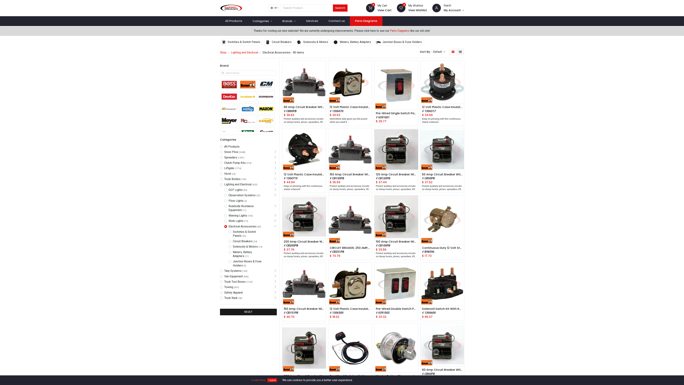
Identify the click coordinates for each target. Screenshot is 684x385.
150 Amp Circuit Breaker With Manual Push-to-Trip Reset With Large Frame (304, 309)
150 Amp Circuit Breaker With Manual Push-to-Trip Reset (350, 174)
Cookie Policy (258, 380)
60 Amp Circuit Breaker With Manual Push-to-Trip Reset (442, 370)
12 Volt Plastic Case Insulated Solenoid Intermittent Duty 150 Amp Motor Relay (304, 174)
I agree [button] (272, 380)
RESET (248, 312)
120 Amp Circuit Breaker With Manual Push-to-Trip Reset (396, 174)
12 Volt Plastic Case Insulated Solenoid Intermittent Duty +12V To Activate (350, 107)
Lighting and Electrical (244, 52)
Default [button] (438, 51)
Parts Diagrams (399, 30)
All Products (232, 146)
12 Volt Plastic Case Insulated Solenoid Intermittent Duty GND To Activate (350, 309)
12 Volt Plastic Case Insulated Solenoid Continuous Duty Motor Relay (442, 107)
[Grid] (453, 52)
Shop (223, 52)
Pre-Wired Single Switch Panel (396, 113)
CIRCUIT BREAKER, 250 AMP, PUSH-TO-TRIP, (350, 248)
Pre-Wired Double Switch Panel (396, 309)
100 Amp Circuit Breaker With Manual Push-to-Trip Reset (396, 242)
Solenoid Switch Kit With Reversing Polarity (442, 309)
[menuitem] (234, 21)
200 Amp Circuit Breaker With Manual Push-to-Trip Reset (304, 242)
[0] (370, 7)
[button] (274, 8)
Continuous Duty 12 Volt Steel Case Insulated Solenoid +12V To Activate (442, 248)
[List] (460, 52)
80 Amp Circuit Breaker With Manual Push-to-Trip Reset (304, 107)
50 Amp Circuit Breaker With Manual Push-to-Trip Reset (442, 174)
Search (340, 8)
